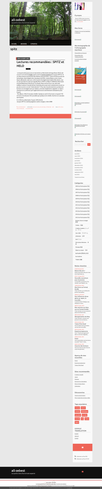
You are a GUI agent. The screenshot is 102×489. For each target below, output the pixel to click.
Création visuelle (79, 374)
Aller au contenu (5, 3)
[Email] (82, 447)
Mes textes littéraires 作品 (82, 243)
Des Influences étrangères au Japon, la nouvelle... (82, 298)
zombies (77, 411)
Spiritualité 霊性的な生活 (81, 253)
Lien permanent (21, 107)
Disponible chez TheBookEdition (79, 56)
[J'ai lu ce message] (100, 487)
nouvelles (77, 415)
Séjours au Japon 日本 (81, 250)
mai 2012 (77, 174)
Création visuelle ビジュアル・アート (82, 229)
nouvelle (77, 418)
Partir (76, 338)
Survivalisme (78, 256)
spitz (59, 107)
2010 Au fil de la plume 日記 (82, 201)
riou (82, 418)
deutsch (77, 436)
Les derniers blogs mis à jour (41, 483)
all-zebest (18, 20)
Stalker (31, 74)
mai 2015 (77, 153)
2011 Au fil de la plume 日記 (39, 107)
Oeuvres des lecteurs (81, 346)
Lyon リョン (78, 239)
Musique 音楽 (79, 247)
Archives (24, 44)
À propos (34, 44)
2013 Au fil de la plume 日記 (82, 211)
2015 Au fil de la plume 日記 (82, 217)
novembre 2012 (79, 167)
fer (17, 108)
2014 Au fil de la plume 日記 (82, 214)
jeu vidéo (84, 415)
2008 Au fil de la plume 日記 (82, 195)
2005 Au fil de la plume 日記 (82, 186)
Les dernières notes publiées (51, 483)
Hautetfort (54, 482)
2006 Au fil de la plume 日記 (82, 189)
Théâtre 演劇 (78, 259)
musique (77, 408)
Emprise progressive (81, 331)
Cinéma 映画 (79, 225)
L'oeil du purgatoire (46, 74)
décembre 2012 (79, 165)
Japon (76, 377)
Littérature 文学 (50, 107)
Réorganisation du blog (82, 316)
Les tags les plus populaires (61, 483)
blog (73, 485)
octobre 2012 (78, 170)
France (87, 418)
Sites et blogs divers (80, 384)
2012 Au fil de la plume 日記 (82, 208)
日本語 (76, 438)
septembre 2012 (79, 172)
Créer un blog (48, 482)
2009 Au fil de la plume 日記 (82, 198)
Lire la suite (80, 21)
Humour (77, 379)
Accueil (14, 44)
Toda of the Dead (80, 324)
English (76, 433)
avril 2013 (77, 160)
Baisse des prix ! (80, 271)
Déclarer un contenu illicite (32, 485)
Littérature (77, 386)
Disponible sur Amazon (81, 53)
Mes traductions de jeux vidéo (82, 397)
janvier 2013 (78, 163)
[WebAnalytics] (51, 0)
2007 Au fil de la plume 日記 (82, 192)
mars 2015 (77, 156)
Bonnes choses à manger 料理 (82, 221)
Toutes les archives (79, 177)
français (22, 108)
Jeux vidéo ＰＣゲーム (81, 233)
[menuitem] (14, 43)
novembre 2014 (79, 158)
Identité (83, 408)
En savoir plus (69, 487)
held (62, 107)
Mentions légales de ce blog (42, 485)
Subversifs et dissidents (81, 381)
